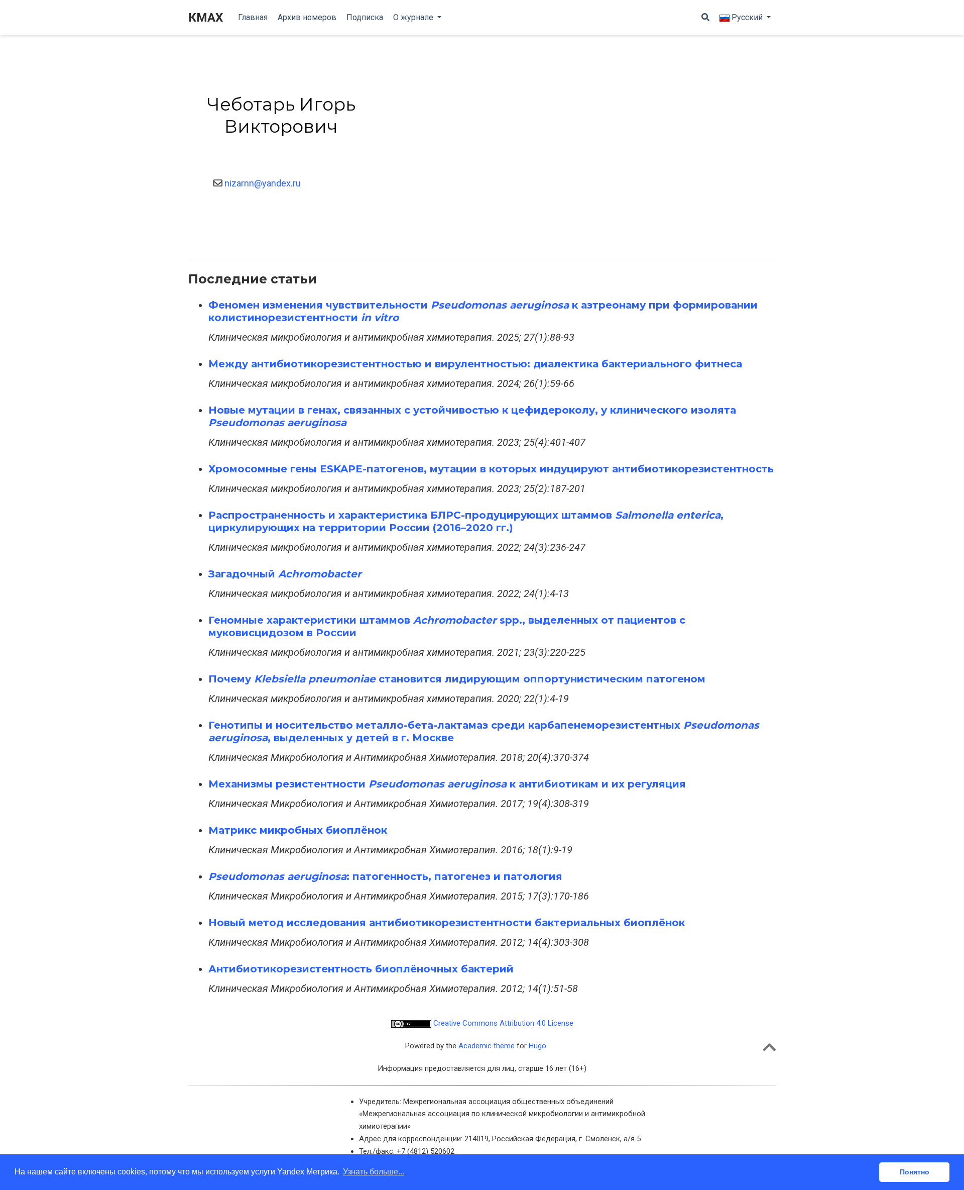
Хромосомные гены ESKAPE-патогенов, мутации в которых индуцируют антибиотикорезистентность (491, 469)
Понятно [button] (914, 1172)
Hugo (537, 1045)
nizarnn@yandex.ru (261, 183)
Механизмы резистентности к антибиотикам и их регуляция (447, 784)
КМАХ (205, 18)
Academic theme (486, 1045)
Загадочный (285, 574)
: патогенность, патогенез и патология (385, 876)
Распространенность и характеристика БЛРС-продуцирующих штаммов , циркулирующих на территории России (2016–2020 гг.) (466, 521)
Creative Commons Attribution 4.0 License (502, 1023)
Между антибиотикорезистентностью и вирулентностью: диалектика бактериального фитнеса (475, 364)
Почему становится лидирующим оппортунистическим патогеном (456, 679)
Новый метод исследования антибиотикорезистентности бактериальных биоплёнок (446, 923)
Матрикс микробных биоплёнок (297, 830)
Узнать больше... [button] (373, 1171)
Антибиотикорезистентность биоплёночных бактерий (361, 969)
